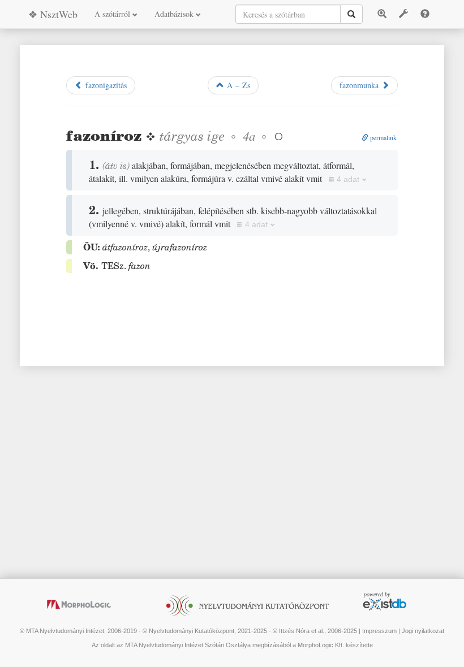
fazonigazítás (105, 85)
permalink (382, 137)
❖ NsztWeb (53, 14)
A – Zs (237, 85)
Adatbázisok (175, 13)
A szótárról (113, 13)
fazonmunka (360, 85)
